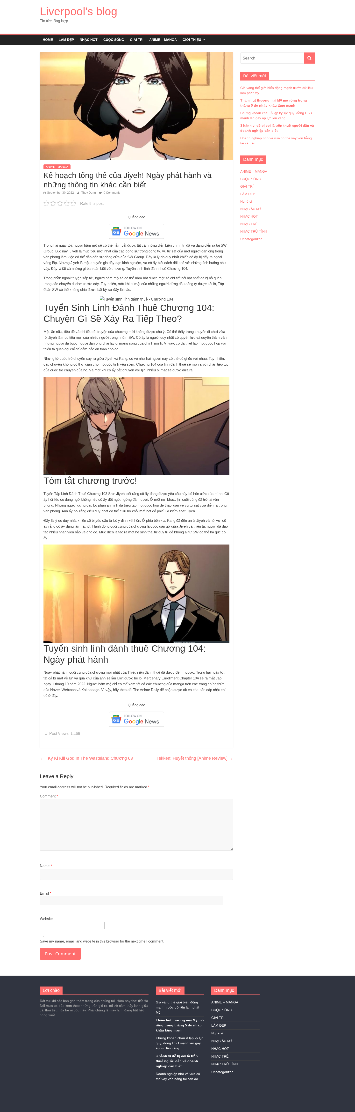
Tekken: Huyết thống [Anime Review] (194, 758)
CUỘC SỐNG (113, 40)
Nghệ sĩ (246, 201)
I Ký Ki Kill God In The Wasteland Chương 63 (86, 758)
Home (48, 40)
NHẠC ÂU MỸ (250, 209)
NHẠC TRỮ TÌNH (253, 231)
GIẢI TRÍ (136, 40)
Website (46, 919)
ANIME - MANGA (57, 167)
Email (45, 893)
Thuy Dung (89, 192)
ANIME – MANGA (163, 40)
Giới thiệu (192, 40)
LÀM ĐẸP (66, 40)
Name (46, 866)
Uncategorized (251, 239)
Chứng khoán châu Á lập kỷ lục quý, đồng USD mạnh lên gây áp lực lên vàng (179, 1043)
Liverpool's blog (78, 11)
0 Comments (111, 192)
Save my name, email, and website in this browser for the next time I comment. (102, 941)
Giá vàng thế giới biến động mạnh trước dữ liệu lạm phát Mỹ (177, 1007)
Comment (49, 796)
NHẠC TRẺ (248, 224)
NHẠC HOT (89, 40)
